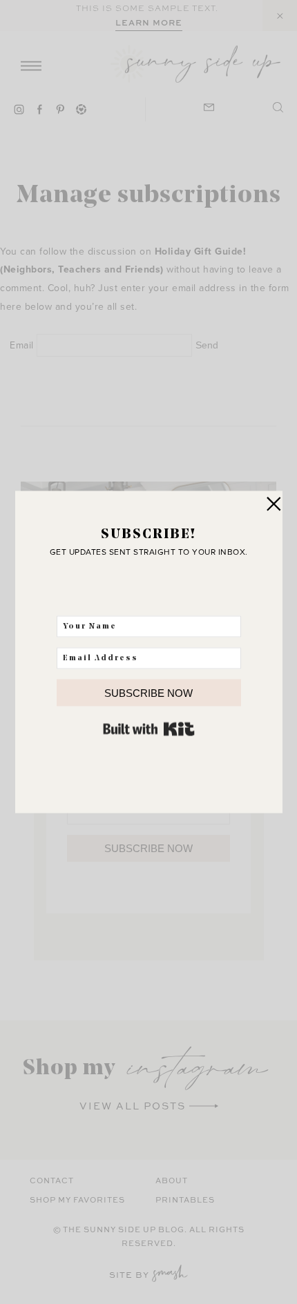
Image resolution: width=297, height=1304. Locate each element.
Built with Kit (149, 729)
